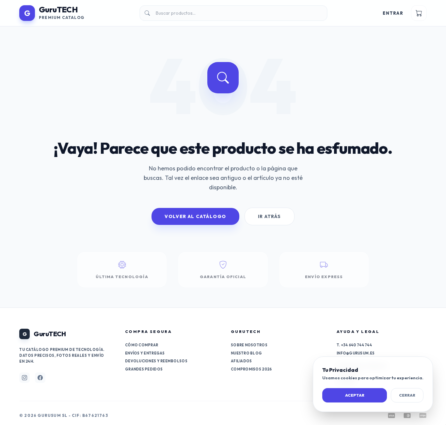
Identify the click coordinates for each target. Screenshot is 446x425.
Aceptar (354, 395)
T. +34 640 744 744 (354, 345)
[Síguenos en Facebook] (40, 377)
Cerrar (407, 395)
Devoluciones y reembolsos (156, 361)
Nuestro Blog (246, 353)
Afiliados (241, 361)
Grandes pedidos (144, 369)
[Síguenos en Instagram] (24, 377)
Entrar (393, 13)
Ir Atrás (269, 216)
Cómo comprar (141, 345)
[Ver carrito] (419, 13)
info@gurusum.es (355, 353)
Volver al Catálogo (195, 216)
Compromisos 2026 (251, 369)
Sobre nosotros (249, 345)
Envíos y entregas (145, 353)
